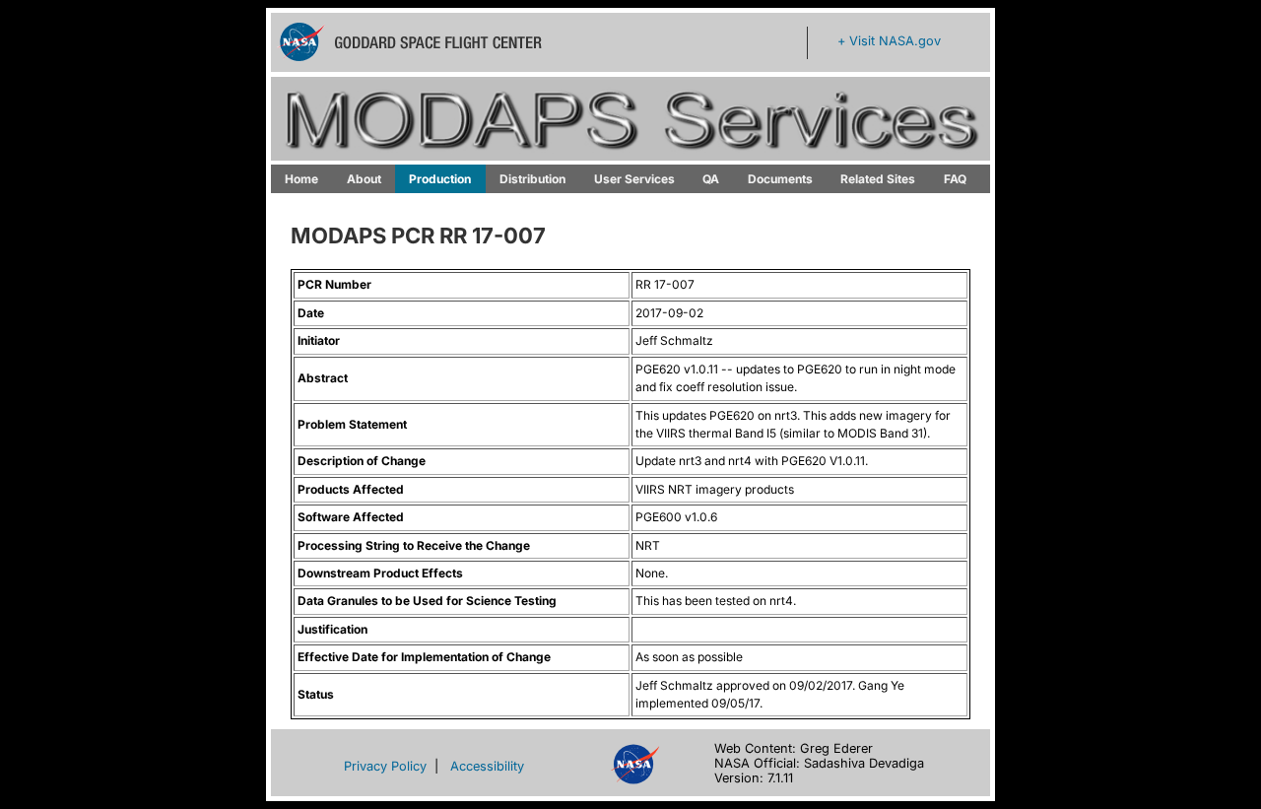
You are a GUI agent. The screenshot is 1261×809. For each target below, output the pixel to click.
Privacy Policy (385, 766)
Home (301, 178)
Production (440, 178)
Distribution (532, 178)
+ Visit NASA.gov (889, 41)
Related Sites (877, 178)
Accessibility (487, 766)
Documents (780, 178)
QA (710, 178)
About (364, 178)
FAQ (955, 178)
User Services (634, 178)
